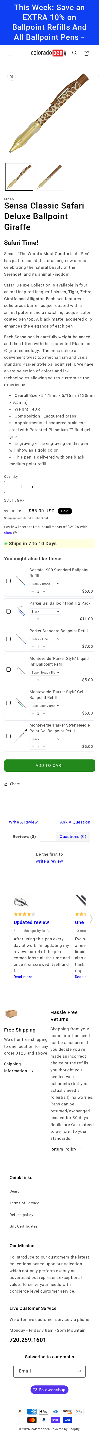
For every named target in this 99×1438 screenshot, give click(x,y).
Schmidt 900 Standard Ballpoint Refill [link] (59, 573)
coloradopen (40, 1429)
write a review (49, 861)
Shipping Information (15, 1067)
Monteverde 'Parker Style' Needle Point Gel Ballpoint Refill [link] (60, 728)
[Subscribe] (79, 1371)
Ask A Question (75, 822)
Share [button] (15, 784)
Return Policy (63, 1149)
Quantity (11, 476)
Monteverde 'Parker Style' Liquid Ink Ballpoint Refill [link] (59, 661)
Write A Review (23, 822)
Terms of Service (24, 1203)
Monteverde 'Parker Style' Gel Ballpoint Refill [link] (56, 695)
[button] (10, 53)
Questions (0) (73, 836)
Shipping (10, 518)
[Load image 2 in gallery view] (49, 177)
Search (16, 1191)
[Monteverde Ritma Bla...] (21, 902)
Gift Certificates (24, 1226)
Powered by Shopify (65, 1429)
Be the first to (49, 858)
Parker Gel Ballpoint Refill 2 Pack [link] (60, 603)
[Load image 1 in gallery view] (19, 177)
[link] (21, 580)
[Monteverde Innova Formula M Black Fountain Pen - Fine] (82, 902)
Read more (23, 977)
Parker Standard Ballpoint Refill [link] (59, 631)
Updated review (31, 922)
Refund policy (21, 1215)
